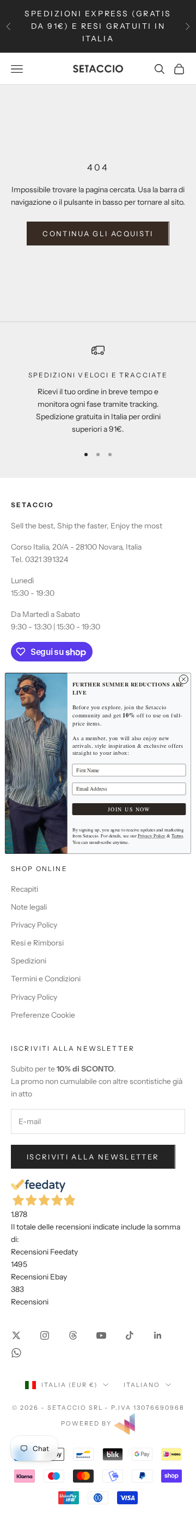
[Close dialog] (183, 678)
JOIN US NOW (129, 808)
